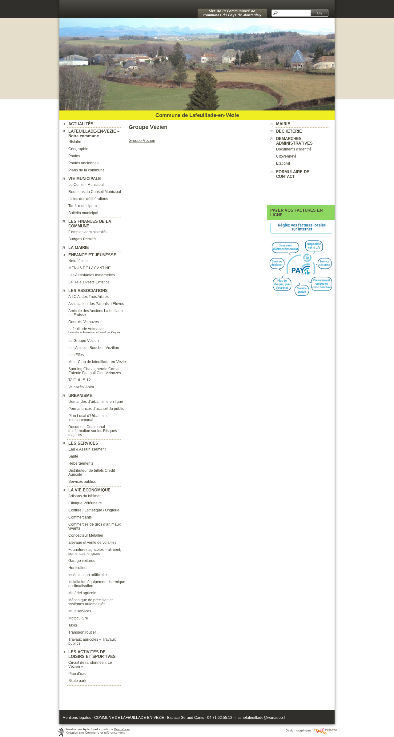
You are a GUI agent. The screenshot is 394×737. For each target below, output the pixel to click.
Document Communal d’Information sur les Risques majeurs (92, 431)
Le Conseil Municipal (86, 184)
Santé (73, 456)
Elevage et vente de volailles (92, 542)
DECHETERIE (289, 131)
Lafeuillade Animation (86, 329)
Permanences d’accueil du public (96, 409)
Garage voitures (81, 561)
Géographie (78, 149)
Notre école (78, 261)
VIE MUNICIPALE (84, 178)
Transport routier (82, 632)
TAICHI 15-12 (79, 380)
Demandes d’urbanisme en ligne (95, 401)
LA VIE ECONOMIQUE (89, 490)
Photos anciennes (83, 163)
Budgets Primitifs (82, 239)
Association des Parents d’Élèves (96, 304)
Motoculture (78, 618)
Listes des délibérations (88, 199)
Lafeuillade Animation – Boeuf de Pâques (94, 332)
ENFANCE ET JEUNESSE (92, 255)
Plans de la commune (86, 170)
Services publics (82, 481)
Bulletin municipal (83, 213)
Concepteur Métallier (85, 535)
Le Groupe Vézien (83, 340)
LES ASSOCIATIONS (88, 290)
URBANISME (80, 395)
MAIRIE (283, 124)
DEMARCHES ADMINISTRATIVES (294, 141)
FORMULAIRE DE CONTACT (292, 174)
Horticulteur (78, 568)
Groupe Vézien (142, 140)
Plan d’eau (77, 673)
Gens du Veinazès (83, 322)
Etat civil (283, 163)
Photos (74, 156)
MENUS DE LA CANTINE (89, 268)
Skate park (77, 681)
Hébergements (80, 463)
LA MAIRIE (78, 247)
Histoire (74, 142)
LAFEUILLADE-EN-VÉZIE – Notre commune (93, 133)
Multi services (79, 611)
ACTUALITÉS (81, 124)
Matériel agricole (82, 593)
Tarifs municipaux (83, 206)
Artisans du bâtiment (85, 496)
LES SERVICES (83, 443)
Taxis (72, 625)
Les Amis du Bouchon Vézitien (93, 348)
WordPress (122, 729)
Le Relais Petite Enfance (89, 282)
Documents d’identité (294, 149)
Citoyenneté (286, 156)
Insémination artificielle (87, 575)
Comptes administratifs (87, 232)
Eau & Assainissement (87, 449)
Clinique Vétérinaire (85, 503)
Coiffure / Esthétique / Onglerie (93, 510)
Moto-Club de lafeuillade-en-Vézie (97, 362)
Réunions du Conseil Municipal (94, 192)
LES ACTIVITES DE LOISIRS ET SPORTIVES (92, 654)
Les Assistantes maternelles (91, 275)
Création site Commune (82, 732)
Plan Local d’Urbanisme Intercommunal (88, 418)
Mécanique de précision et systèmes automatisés (90, 602)
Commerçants (80, 517)
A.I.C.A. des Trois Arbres (88, 296)
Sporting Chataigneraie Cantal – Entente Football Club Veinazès (95, 371)
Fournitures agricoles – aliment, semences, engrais (94, 551)
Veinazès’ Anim (81, 387)
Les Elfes (76, 355)
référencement (114, 732)
